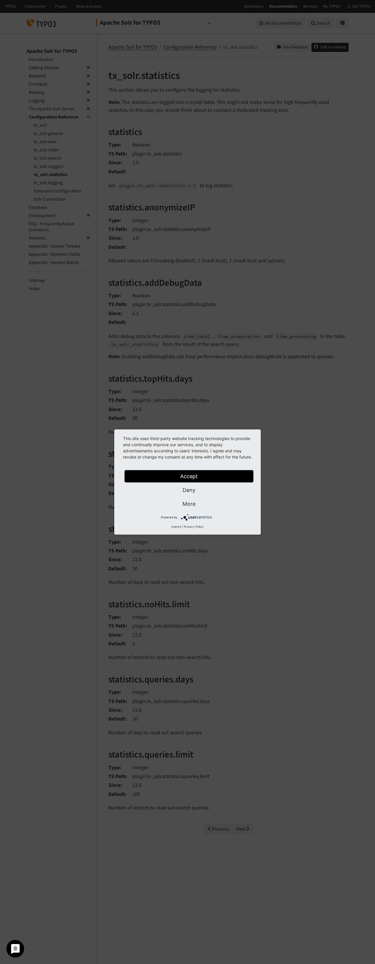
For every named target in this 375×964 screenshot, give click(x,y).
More (189, 504)
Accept (189, 476)
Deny (189, 490)
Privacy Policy (194, 526)
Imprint (176, 526)
